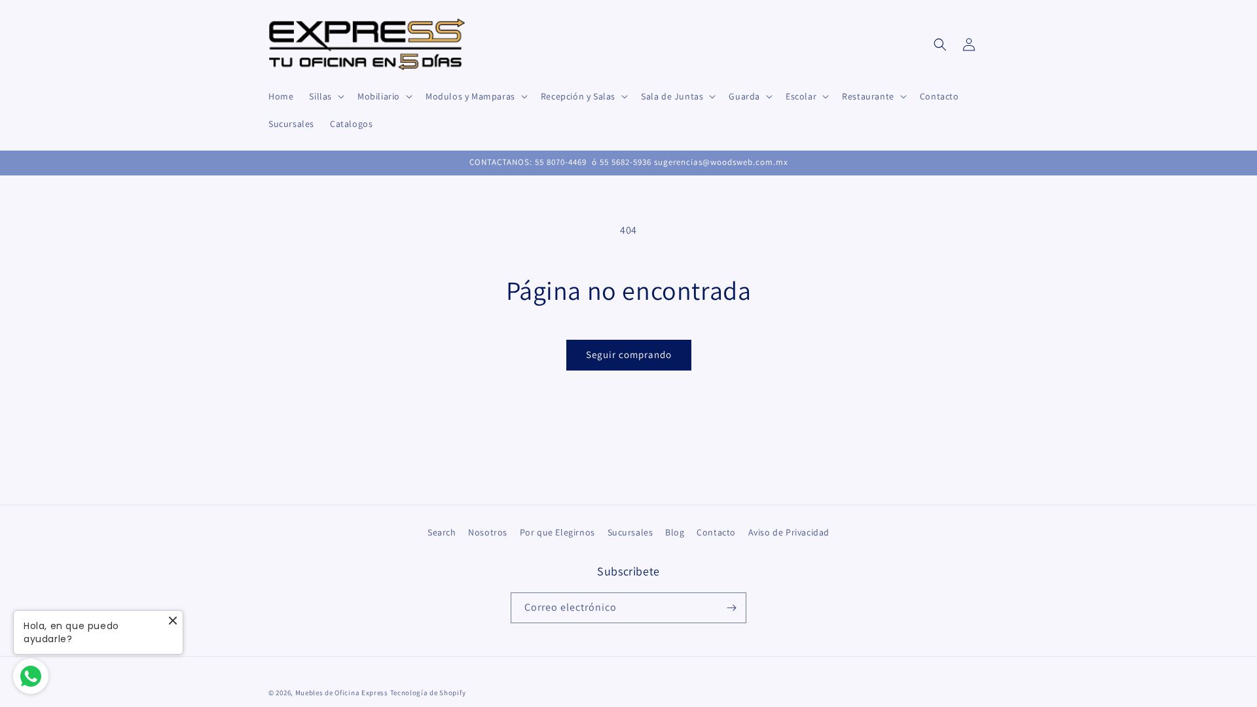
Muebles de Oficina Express (341, 692)
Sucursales (630, 532)
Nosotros (487, 532)
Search (442, 532)
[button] (325, 96)
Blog (674, 532)
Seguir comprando (629, 354)
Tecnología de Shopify (428, 692)
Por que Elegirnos (557, 532)
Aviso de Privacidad (788, 532)
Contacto (716, 532)
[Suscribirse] (731, 607)
